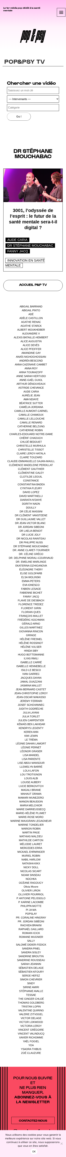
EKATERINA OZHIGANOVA (31, 565)
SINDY (31, 983)
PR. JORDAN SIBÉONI (31, 921)
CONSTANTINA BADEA (31, 484)
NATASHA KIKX (31, 863)
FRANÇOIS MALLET (31, 615)
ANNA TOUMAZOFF (31, 372)
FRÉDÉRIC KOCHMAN (31, 619)
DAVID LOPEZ (31, 492)
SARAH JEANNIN (31, 964)
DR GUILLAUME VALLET (31, 519)
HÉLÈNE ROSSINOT (31, 642)
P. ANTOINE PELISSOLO (30, 898)
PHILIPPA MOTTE (31, 905)
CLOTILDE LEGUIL (31, 476)
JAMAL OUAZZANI (31, 681)
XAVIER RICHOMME (31, 1037)
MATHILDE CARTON (31, 840)
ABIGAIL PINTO (31, 310)
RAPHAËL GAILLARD (31, 929)
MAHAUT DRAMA (31, 793)
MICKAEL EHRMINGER (31, 851)
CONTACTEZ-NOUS (33, 1120)
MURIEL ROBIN (31, 855)
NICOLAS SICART (31, 871)
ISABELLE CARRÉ (31, 662)
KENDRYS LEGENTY (31, 728)
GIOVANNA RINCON (31, 631)
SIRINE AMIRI (31, 987)
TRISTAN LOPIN (31, 1006)
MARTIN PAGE (31, 832)
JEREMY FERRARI (31, 701)
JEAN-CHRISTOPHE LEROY (31, 693)
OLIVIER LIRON (31, 890)
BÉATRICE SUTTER (31, 403)
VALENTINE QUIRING (31, 1010)
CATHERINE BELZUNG (31, 426)
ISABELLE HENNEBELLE (31, 666)
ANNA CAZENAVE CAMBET (31, 364)
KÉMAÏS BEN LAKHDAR (31, 724)
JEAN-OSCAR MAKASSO (31, 697)
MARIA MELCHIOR (31, 805)
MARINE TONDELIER (31, 824)
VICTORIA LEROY (31, 1025)
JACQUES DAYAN (31, 677)
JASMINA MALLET (31, 685)
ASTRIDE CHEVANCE (31, 387)
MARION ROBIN (31, 828)
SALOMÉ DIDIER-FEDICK (31, 944)
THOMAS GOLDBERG (31, 1002)
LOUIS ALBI (31, 778)
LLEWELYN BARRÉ (31, 766)
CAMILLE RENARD (31, 422)
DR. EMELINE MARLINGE (31, 561)
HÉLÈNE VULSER (31, 646)
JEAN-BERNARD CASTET (31, 689)
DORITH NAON (31, 503)
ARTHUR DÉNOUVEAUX (30, 383)
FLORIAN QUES (31, 612)
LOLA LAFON (31, 770)
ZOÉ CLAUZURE (31, 1052)
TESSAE (31, 994)
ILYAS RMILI (31, 658)
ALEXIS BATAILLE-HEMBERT (31, 337)
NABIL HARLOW (31, 859)
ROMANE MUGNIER (31, 936)
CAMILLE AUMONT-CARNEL (31, 410)
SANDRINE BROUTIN (31, 956)
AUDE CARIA (17, 240)
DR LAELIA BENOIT (31, 530)
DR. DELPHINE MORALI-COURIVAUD (31, 557)
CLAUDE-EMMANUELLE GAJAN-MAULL (31, 461)
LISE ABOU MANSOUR (31, 762)
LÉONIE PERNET (31, 747)
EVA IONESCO (31, 584)
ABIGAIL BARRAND (31, 306)
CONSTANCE (31, 480)
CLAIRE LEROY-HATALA (31, 453)
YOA (31, 1045)
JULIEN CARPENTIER (31, 720)
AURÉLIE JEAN (31, 395)
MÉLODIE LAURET (31, 844)
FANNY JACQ (17, 251)
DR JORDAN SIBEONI (31, 526)
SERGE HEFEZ (31, 975)
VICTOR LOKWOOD (31, 1022)
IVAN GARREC (31, 673)
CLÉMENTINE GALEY (31, 472)
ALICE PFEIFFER (31, 349)
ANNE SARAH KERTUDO (31, 376)
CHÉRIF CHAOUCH (31, 437)
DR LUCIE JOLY (31, 534)
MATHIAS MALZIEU (31, 836)
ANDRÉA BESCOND (31, 360)
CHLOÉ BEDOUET (31, 441)
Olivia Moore (31, 886)
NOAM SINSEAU (31, 875)
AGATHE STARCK (31, 325)
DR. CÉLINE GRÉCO (31, 554)
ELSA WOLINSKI (31, 577)
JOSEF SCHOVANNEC (31, 704)
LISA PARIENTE (31, 759)
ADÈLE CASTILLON (31, 318)
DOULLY (31, 507)
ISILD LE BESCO (31, 670)
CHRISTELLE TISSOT (31, 449)
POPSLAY (31, 913)
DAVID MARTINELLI (31, 496)
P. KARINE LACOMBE (31, 902)
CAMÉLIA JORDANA (31, 407)
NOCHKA (31, 878)
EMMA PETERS (31, 581)
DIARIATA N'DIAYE (31, 499)
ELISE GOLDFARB (31, 573)
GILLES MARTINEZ (31, 627)
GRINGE (31, 635)
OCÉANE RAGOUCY (31, 882)
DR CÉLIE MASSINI (31, 511)
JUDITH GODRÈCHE (31, 708)
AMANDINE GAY (31, 352)
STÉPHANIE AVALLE (31, 991)
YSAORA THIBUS (31, 1049)
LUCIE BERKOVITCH (31, 786)
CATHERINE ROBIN (31, 430)
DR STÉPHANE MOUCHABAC (30, 245)
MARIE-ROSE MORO (31, 817)
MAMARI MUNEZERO (31, 797)
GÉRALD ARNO (31, 623)
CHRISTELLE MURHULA (30, 445)
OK (34, 1151)
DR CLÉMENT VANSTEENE (31, 515)
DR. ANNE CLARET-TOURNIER (31, 550)
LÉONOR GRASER (31, 751)
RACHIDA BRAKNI (31, 925)
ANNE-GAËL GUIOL (31, 379)
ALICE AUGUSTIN (31, 341)
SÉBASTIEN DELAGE (31, 967)
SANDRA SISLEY (31, 952)
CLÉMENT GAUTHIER (31, 468)
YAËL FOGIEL (31, 1041)
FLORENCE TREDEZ (31, 604)
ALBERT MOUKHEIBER (31, 329)
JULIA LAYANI (31, 712)
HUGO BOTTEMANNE (31, 654)
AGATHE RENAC (31, 321)
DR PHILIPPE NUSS (31, 542)
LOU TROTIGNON (31, 774)
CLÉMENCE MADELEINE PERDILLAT (31, 465)
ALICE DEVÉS (31, 345)
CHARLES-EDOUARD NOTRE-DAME (31, 434)
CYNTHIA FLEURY (31, 488)
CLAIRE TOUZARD (31, 457)
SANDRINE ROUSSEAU (31, 960)
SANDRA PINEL (31, 948)
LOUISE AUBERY (31, 782)
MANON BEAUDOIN (31, 801)
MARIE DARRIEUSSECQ (30, 809)
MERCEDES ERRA (31, 847)
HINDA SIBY (31, 650)
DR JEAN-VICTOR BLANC (30, 523)
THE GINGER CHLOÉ (31, 998)
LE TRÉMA (31, 739)
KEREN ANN (31, 731)
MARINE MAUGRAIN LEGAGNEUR (31, 820)
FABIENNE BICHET (31, 592)
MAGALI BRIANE (31, 789)
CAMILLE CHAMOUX (31, 414)
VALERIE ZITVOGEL (31, 1014)
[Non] (61, 1143)
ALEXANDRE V (31, 333)
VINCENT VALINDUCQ (31, 1033)
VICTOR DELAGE (31, 1018)
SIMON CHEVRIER (31, 979)
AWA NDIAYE (30, 399)
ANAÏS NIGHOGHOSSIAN (31, 356)
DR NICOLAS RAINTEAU (31, 538)
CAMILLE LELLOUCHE (31, 418)
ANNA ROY (31, 368)
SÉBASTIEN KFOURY (31, 971)
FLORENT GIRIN (31, 608)
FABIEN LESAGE (31, 588)
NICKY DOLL (30, 867)
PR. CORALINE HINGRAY (31, 917)
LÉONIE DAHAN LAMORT (31, 743)
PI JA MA (31, 909)
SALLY (31, 940)
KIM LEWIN (31, 735)
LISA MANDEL (31, 755)
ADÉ (31, 314)
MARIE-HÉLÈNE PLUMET (31, 813)
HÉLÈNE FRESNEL (31, 639)
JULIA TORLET (31, 716)
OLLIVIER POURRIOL (31, 894)
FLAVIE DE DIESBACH (31, 600)
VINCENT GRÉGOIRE (31, 1029)
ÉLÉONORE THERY (31, 569)
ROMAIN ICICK (31, 933)
